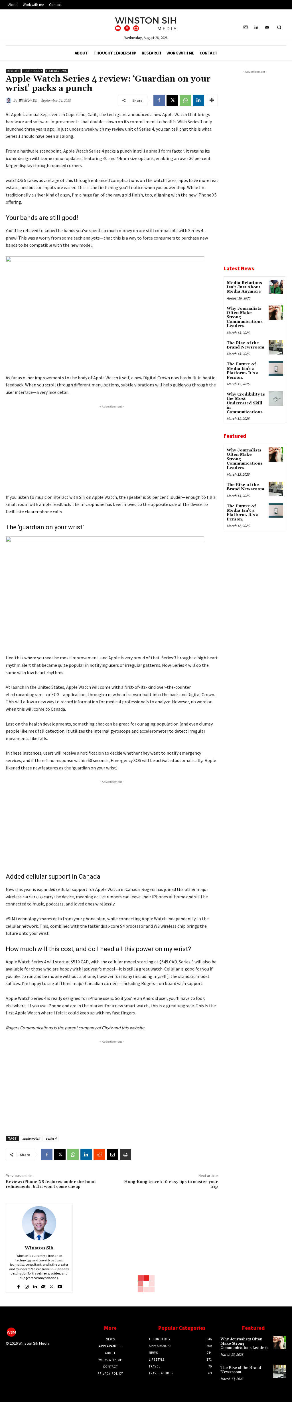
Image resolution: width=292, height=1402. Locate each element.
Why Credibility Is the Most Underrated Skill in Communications (246, 403)
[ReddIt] (99, 1154)
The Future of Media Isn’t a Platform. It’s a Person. (243, 371)
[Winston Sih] (9, 100)
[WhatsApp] (185, 100)
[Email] (112, 1154)
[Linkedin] (256, 27)
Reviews (13, 71)
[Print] (125, 1154)
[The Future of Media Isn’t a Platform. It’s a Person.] (276, 368)
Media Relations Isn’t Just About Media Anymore (244, 287)
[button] (279, 28)
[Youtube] (60, 1285)
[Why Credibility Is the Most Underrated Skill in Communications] (276, 398)
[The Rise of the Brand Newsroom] (276, 347)
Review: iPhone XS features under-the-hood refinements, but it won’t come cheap (51, 1184)
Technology (32, 71)
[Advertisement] (112, 449)
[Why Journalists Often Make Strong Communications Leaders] (276, 312)
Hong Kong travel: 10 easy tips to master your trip (171, 1184)
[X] (172, 100)
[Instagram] (246, 27)
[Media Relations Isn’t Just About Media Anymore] (276, 287)
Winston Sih (28, 100)
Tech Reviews (56, 71)
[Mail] (267, 27)
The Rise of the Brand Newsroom (245, 345)
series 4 (51, 1138)
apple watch (31, 1138)
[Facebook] (159, 100)
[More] (212, 100)
